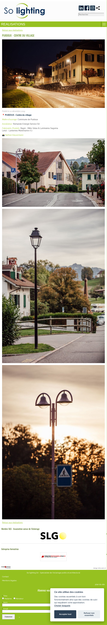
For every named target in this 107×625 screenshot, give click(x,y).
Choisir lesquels (62, 605)
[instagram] (92, 8)
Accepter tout (65, 614)
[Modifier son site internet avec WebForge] (6, 567)
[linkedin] (81, 8)
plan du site (100, 584)
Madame (8, 599)
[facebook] (86, 8)
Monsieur (20, 599)
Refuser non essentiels (89, 614)
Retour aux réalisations (12, 30)
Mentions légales (9, 580)
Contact (5, 577)
